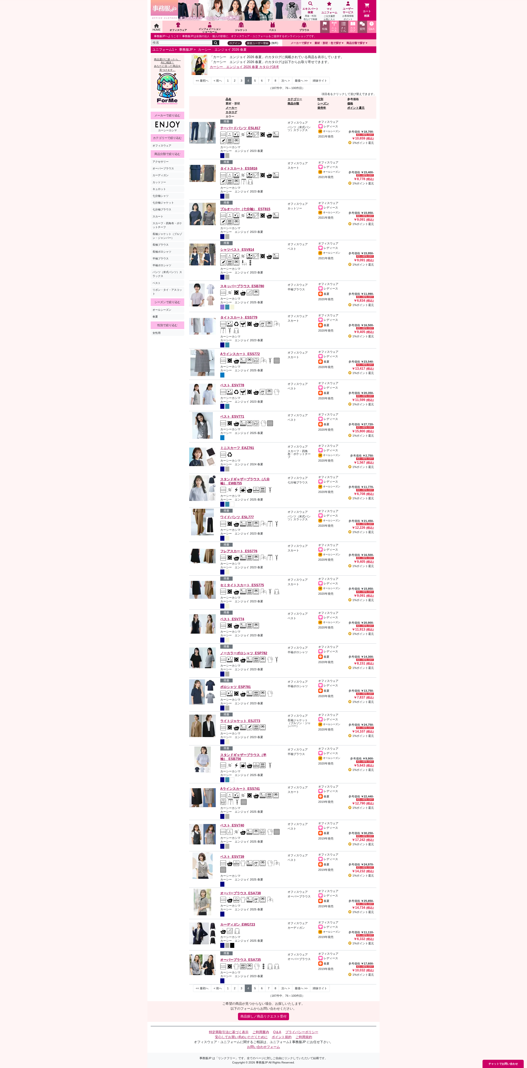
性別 (320, 99)
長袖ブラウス (161, 244)
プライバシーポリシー (301, 1032)
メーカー (231, 107)
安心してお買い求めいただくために (241, 1037)
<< (202, 80)
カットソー (159, 182)
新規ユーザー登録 (257, 43)
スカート (158, 216)
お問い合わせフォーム (263, 1047)
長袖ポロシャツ (162, 251)
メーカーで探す (300, 43)
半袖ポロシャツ (162, 265)
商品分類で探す (355, 43)
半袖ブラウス (161, 258)
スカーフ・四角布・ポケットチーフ (167, 225)
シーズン (323, 103)
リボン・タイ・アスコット (167, 291)
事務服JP (186, 49)
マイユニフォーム (329, 14)
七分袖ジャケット (163, 202)
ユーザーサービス (348, 13)
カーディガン (161, 175)
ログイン (234, 43)
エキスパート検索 (310, 13)
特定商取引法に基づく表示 (228, 1032)
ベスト (157, 283)
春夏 (155, 316)
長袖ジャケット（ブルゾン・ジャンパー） (167, 235)
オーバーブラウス (163, 168)
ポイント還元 (356, 107)
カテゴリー (295, 99)
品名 (228, 99)
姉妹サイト (320, 80)
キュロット (159, 189)
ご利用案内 (261, 1032)
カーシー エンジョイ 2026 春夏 (222, 49)
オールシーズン (162, 309)
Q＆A (277, 1032)
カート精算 (367, 13)
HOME (157, 29)
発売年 (321, 107)
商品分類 (293, 103)
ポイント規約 (281, 1037)
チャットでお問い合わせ (503, 1063)
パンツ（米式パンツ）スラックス (167, 274)
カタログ (231, 112)
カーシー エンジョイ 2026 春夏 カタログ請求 (244, 67)
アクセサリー (161, 161)
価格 (350, 103)
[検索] (215, 42)
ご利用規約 (304, 1037)
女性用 (157, 332)
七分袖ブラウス (162, 209)
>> (301, 80)
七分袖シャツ (161, 195)
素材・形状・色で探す (328, 43)
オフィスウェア (162, 145)
